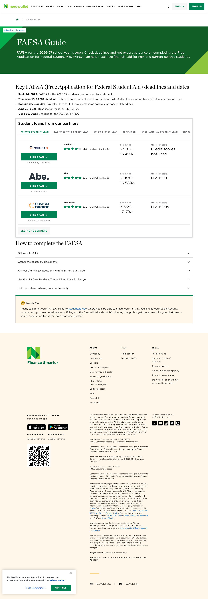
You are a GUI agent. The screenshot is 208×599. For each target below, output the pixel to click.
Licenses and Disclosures (126, 442)
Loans (69, 6)
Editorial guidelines (100, 376)
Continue (61, 588)
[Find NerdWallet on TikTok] (178, 424)
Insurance (79, 6)
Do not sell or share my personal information (165, 381)
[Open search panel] (167, 6)
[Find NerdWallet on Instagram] (166, 424)
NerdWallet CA (131, 584)
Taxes (138, 6)
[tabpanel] (104, 181)
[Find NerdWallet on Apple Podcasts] (172, 424)
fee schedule (142, 515)
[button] (104, 253)
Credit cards (37, 6)
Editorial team (97, 389)
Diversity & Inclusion (101, 372)
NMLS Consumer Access (101, 442)
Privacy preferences (163, 375)
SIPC (99, 508)
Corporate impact (99, 367)
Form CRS (136, 511)
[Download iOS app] (36, 427)
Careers (94, 363)
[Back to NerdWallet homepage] (17, 20)
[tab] (34, 131)
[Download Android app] (58, 427)
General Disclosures (126, 515)
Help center (127, 353)
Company (95, 353)
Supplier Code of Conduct (161, 360)
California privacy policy (165, 370)
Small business (125, 6)
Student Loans (33, 19)
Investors (95, 402)
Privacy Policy (112, 513)
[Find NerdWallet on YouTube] (160, 424)
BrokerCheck (107, 518)
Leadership (96, 358)
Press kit (94, 398)
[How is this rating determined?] (108, 149)
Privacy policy (160, 366)
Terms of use (159, 353)
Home (60, 6)
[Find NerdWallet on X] (154, 424)
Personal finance (94, 6)
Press (93, 393)
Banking (50, 6)
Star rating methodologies (98, 383)
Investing (110, 6)
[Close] (70, 573)
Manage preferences (35, 588)
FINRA (93, 508)
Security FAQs (129, 358)
